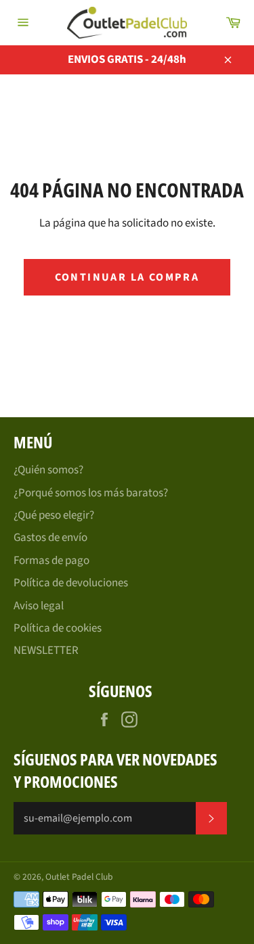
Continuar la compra (127, 277)
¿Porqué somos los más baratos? (91, 493)
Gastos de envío (50, 537)
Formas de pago (51, 560)
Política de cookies (58, 628)
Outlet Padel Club (79, 876)
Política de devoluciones (71, 583)
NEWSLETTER (46, 650)
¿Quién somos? (48, 470)
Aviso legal (39, 606)
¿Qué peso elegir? (54, 515)
